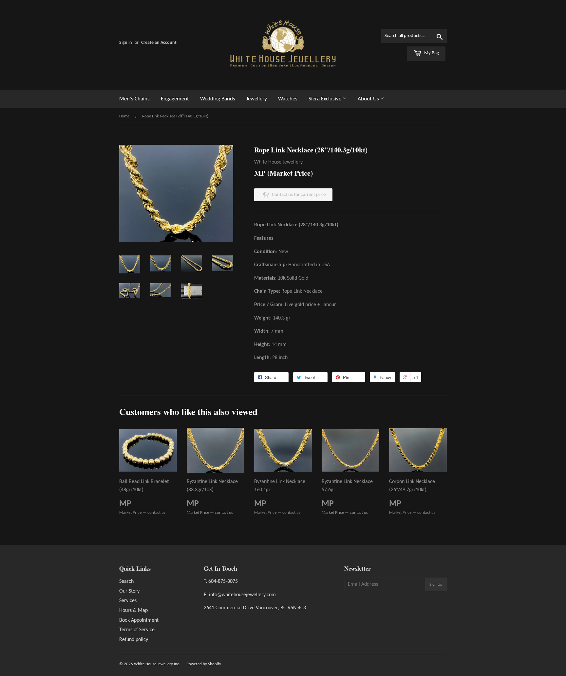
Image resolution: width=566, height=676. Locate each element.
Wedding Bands (217, 99)
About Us (369, 99)
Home (124, 116)
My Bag (431, 53)
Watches (287, 99)
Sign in (125, 43)
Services (128, 600)
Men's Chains (134, 99)
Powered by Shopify (203, 664)
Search (126, 581)
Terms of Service (137, 630)
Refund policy (133, 639)
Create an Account (159, 43)
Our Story (129, 591)
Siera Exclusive (326, 99)
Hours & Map (133, 610)
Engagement (175, 99)
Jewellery (256, 99)
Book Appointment (139, 620)
